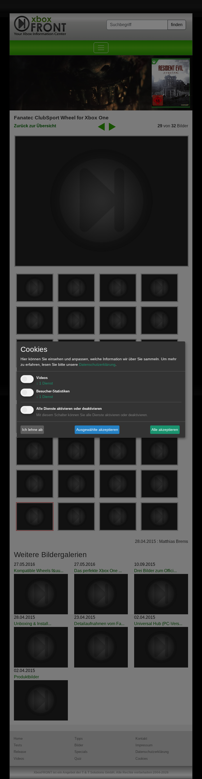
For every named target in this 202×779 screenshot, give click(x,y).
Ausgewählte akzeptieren (97, 429)
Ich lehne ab (32, 429)
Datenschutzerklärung (97, 365)
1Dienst (44, 383)
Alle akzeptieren (165, 429)
